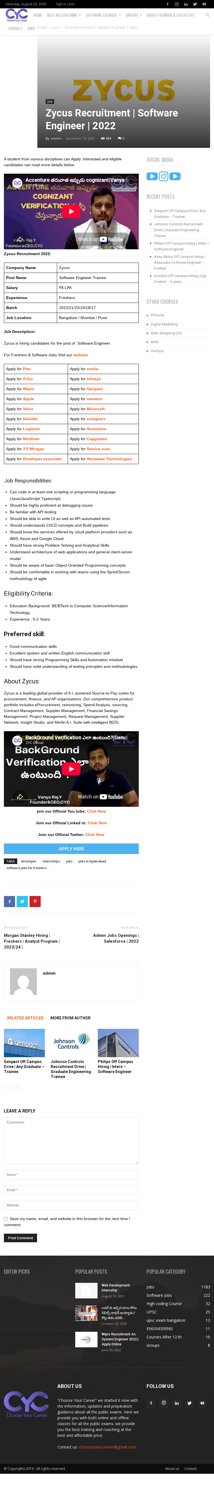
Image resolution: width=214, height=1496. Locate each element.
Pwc (27, 369)
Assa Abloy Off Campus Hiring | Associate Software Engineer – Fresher (179, 262)
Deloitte (30, 419)
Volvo (28, 409)
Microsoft (96, 409)
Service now (98, 449)
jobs (69, 861)
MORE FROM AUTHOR (70, 1018)
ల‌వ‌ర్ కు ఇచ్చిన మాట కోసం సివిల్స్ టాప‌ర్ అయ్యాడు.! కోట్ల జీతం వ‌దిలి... (119, 1313)
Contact (15, 28)
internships (51, 861)
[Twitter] (195, 4)
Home (37, 15)
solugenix (96, 419)
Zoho (28, 379)
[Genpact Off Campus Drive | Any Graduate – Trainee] (24, 1043)
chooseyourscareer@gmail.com (107, 1447)
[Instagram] (176, 4)
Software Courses (101, 15)
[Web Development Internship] (86, 1290)
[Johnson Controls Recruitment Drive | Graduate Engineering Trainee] (71, 1043)
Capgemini (97, 439)
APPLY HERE (71, 849)
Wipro (28, 389)
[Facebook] (167, 4)
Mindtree (31, 439)
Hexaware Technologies (109, 459)
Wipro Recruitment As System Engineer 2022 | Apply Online (120, 1339)
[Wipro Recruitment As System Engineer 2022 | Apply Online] (86, 1339)
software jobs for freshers (26, 868)
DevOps (157, 351)
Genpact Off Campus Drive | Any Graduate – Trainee (24, 1066)
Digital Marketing (164, 324)
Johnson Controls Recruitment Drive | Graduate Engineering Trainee (178, 230)
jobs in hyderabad (92, 861)
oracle (92, 369)
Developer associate (42, 459)
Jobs (31, 28)
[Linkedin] (186, 4)
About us (172, 1468)
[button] (207, 15)
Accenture (96, 429)
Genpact (95, 389)
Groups (132, 15)
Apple (28, 399)
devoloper (29, 861)
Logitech (31, 429)
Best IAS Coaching (62, 15)
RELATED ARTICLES (25, 1018)
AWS (155, 342)
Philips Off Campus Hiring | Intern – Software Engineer (115, 1066)
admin (56, 138)
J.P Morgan (33, 449)
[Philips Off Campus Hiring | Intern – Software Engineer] (118, 1043)
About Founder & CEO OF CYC (170, 15)
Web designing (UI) (166, 333)
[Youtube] (204, 4)
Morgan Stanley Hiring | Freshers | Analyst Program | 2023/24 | (32, 941)
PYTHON (157, 315)
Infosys (94, 379)
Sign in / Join (65, 4)
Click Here (96, 811)
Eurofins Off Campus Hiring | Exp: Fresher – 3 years (180, 279)
